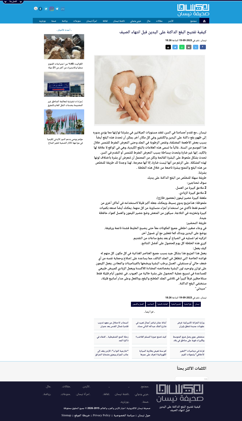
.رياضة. (47, 394)
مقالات (159, 21)
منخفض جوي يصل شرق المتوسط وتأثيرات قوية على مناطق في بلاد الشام (188, 340)
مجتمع (193, 21)
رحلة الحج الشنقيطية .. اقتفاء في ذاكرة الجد (112, 339)
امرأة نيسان (91, 21)
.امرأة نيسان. (83, 394)
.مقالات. (66, 386)
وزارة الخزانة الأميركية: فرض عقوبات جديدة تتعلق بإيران (190, 325)
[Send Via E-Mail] (188, 47)
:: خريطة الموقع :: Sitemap (76, 415)
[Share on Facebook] (203, 47)
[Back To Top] (237, 414)
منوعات (77, 21)
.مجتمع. (144, 386)
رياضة (65, 21)
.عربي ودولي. (141, 394)
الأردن (171, 21)
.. (128, 386)
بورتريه (42, 21)
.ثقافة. (106, 394)
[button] (182, 47)
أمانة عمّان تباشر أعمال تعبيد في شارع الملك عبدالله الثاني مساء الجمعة (151, 326)
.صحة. (145, 402)
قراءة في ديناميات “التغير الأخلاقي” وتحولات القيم (192, 353)
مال (148, 21)
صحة (53, 21)
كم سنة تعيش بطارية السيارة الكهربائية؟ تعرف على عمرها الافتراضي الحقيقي (152, 355)
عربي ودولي (135, 21)
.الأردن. (86, 386)
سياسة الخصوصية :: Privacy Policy (114, 415)
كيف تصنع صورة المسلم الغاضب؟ (151, 337)
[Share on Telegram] (175, 47)
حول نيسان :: (142, 415)
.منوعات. (66, 394)
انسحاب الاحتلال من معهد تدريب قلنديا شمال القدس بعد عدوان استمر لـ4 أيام (113, 326)
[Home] (191, 10)
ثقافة (105, 21)
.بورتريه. (124, 402)
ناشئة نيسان (119, 21)
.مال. (48, 386)
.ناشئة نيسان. (121, 394)
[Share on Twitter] (195, 47)
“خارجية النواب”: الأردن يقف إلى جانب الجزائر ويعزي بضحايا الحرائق (111, 353)
